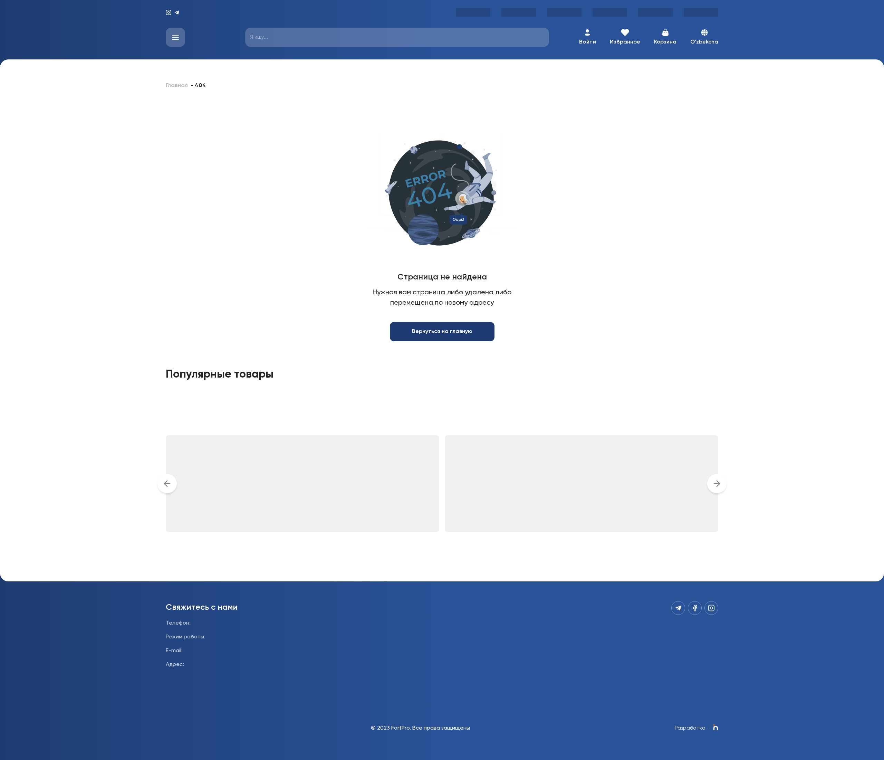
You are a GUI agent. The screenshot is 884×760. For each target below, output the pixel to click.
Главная (177, 85)
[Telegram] (177, 12)
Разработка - (692, 728)
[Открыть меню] (175, 37)
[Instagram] (168, 12)
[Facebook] (695, 608)
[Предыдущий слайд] (167, 483)
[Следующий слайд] (717, 483)
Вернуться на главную (442, 331)
